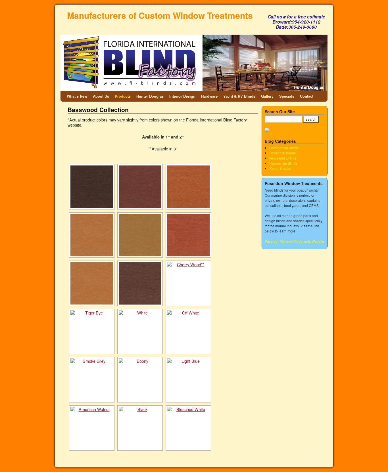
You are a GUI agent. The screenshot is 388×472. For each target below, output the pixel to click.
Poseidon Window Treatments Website (294, 241)
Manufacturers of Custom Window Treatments (160, 15)
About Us (101, 96)
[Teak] (188, 186)
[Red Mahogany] (140, 186)
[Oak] (140, 235)
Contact (306, 96)
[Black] (140, 428)
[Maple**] (91, 235)
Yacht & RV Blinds (239, 96)
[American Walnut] (91, 428)
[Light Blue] (188, 379)
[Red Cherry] (188, 235)
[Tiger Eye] (91, 331)
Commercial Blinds (284, 147)
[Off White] (188, 331)
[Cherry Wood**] (188, 283)
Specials (286, 96)
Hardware (209, 96)
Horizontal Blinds (282, 152)
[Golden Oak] (91, 283)
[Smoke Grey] (91, 379)
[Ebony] (140, 379)
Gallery (267, 96)
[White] (140, 331)
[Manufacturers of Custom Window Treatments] (194, 50)
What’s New (77, 96)
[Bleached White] (188, 428)
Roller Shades (280, 168)
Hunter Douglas (150, 96)
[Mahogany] (140, 283)
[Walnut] (91, 186)
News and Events (282, 158)
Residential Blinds (283, 163)
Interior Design (182, 96)
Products (123, 96)
